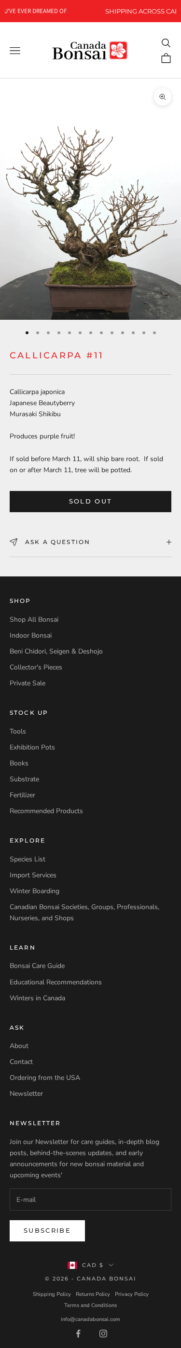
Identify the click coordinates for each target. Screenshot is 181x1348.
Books (19, 763)
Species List (27, 859)
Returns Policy (93, 1294)
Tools (18, 731)
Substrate (24, 779)
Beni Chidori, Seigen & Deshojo (56, 651)
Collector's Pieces (36, 667)
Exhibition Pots (32, 747)
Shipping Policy (52, 1294)
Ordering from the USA (45, 1077)
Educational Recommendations (56, 982)
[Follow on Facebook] (78, 1333)
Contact (21, 1061)
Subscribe (47, 1230)
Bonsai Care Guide (37, 965)
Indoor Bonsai (31, 635)
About (19, 1045)
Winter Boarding (34, 891)
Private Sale (27, 683)
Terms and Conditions (90, 1305)
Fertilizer (22, 795)
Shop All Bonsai (34, 619)
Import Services (33, 875)
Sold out (90, 501)
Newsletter (26, 1093)
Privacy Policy (132, 1294)
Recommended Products (46, 811)
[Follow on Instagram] (103, 1333)
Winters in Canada (37, 998)
